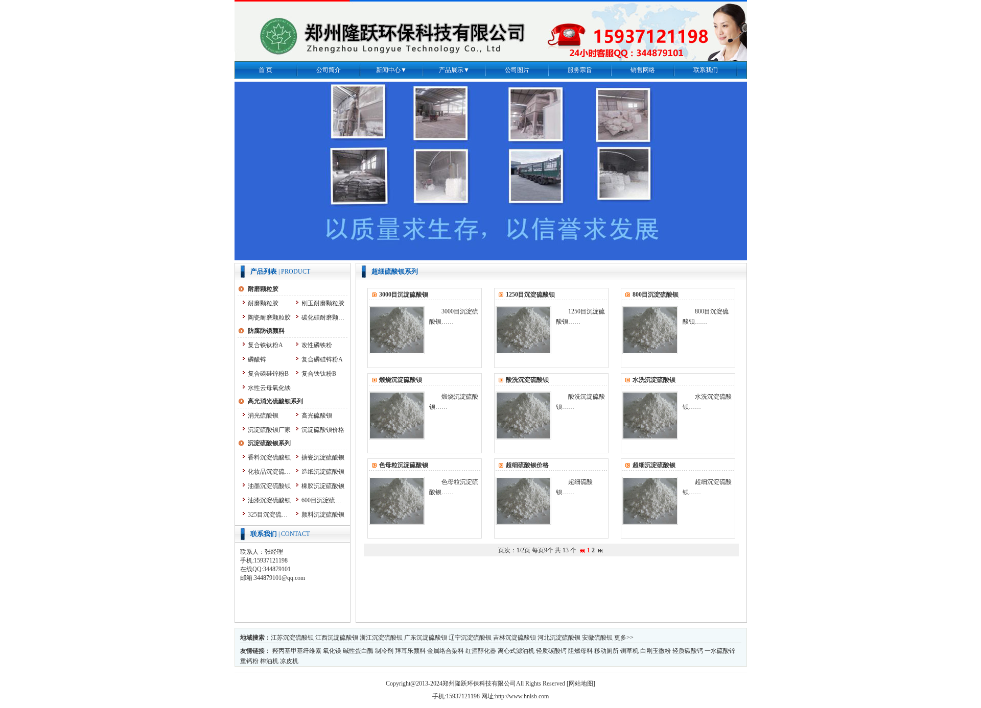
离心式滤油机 (516, 650)
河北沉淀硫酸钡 (559, 637)
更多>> (624, 637)
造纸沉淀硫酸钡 (322, 471)
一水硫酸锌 (720, 650)
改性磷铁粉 (316, 345)
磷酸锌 (257, 359)
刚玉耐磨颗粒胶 (322, 303)
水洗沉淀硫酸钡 (654, 379)
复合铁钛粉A (265, 345)
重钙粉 (249, 661)
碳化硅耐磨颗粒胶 (323, 317)
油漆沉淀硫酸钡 (269, 500)
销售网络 (642, 70)
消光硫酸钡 (263, 415)
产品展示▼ (454, 70)
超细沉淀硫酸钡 (654, 465)
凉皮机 (289, 661)
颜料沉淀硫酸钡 (322, 514)
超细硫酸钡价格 (527, 465)
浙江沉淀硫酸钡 (381, 637)
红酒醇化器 (480, 650)
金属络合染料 (445, 650)
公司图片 (517, 70)
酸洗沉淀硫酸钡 (527, 379)
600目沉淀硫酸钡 (323, 500)
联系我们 (705, 70)
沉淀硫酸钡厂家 (269, 429)
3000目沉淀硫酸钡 (403, 294)
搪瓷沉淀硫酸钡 (322, 457)
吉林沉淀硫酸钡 (514, 637)
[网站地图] (581, 683)
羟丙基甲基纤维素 (296, 650)
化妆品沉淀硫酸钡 (269, 471)
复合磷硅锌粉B (268, 373)
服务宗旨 (580, 70)
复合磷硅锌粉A (322, 359)
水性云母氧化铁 (269, 388)
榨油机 (269, 661)
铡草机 (629, 650)
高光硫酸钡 (316, 415)
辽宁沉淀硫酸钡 (470, 637)
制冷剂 (384, 650)
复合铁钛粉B (318, 373)
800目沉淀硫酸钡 (656, 294)
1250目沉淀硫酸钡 (530, 294)
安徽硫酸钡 (597, 637)
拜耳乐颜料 (410, 650)
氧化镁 (332, 650)
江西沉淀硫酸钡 (336, 637)
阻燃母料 (580, 650)
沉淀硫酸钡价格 (322, 429)
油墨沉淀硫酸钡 (269, 486)
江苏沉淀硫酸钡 (292, 637)
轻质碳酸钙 (551, 650)
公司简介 (328, 70)
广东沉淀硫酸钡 (425, 637)
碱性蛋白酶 (358, 650)
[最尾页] (600, 550)
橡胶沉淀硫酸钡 (322, 486)
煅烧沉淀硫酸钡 (400, 379)
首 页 (265, 70)
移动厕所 (606, 650)
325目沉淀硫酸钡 (269, 514)
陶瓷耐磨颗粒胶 (269, 317)
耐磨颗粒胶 (263, 303)
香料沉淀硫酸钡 (269, 457)
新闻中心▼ (391, 70)
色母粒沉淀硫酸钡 (403, 465)
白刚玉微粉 (655, 650)
